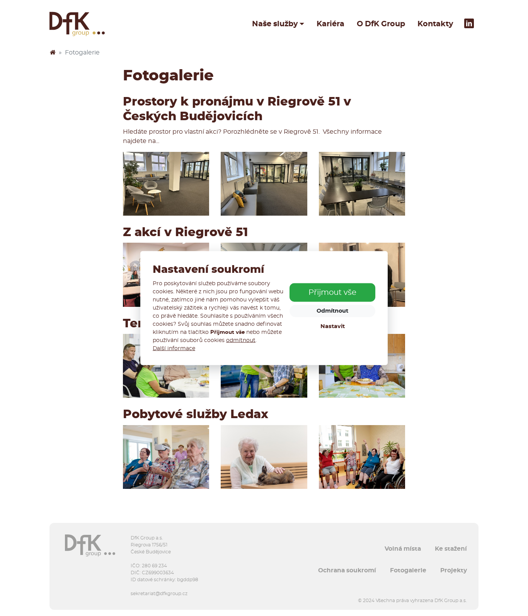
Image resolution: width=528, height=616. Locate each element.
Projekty (453, 570)
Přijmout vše (332, 292)
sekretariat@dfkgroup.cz (159, 593)
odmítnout (240, 340)
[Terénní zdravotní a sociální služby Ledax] (166, 366)
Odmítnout (332, 311)
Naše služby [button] (275, 24)
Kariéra (330, 24)
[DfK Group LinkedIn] (469, 24)
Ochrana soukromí (347, 570)
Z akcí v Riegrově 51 (185, 232)
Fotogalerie (408, 570)
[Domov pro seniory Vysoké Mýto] (166, 457)
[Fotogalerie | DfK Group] (77, 24)
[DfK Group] (52, 52)
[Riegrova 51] (166, 184)
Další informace (174, 348)
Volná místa (403, 549)
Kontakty (435, 24)
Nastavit (332, 326)
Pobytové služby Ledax (195, 414)
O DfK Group (381, 24)
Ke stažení (451, 549)
